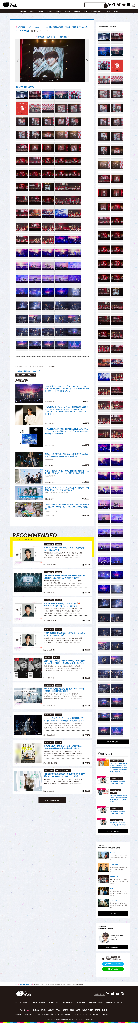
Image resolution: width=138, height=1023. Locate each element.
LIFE (78, 1010)
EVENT (116, 11)
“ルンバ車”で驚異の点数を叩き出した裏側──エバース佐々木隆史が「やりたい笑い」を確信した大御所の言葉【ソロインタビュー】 (119, 767)
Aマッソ (112, 853)
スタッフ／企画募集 (63, 1014)
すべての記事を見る (52, 800)
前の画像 (41, 37)
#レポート (28, 366)
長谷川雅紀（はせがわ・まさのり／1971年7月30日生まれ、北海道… (118, 893)
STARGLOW (114, 876)
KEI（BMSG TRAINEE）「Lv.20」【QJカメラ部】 (118, 824)
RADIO (65, 1010)
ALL (85, 11)
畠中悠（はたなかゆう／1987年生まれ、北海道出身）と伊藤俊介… (118, 905)
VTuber (49, 11)
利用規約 (105, 1014)
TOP (16, 984)
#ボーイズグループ (40, 366)
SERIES (67, 11)
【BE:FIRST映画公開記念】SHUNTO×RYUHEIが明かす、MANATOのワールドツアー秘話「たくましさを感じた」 (64, 775)
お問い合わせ (29, 1014)
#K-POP (52, 366)
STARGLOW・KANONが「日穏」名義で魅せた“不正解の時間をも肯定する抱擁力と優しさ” (63, 747)
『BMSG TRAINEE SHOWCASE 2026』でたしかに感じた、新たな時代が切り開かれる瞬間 (64, 576)
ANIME (58, 11)
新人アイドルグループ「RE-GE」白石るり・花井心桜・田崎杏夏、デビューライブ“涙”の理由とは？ (67, 489)
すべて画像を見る (113, 742)
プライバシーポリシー (81, 1014)
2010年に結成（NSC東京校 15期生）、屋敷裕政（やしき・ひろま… (118, 869)
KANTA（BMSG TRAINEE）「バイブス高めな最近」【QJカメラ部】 (64, 548)
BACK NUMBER (96, 11)
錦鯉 (111, 888)
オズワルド (113, 900)
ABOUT (18, 1014)
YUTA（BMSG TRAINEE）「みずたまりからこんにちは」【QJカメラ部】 (64, 634)
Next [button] (125, 938)
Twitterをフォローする (114, 964)
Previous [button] (100, 938)
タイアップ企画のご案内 (45, 1014)
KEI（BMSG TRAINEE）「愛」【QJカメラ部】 (118, 812)
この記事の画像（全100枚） (25, 87)
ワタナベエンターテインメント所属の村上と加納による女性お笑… (118, 857)
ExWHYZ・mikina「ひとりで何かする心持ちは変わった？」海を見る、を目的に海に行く (119, 798)
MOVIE (40, 11)
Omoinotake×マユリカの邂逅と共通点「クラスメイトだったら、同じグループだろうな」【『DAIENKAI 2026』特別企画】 (67, 506)
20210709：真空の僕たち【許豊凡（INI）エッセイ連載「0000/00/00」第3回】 (64, 690)
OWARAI (23, 11)
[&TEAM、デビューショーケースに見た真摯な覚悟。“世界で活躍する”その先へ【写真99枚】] (22, 95)
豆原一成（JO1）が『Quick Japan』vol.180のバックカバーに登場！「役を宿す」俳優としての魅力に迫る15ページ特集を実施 (64, 662)
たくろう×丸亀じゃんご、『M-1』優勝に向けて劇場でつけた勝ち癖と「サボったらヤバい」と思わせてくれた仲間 (67, 472)
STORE (108, 11)
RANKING (77, 11)
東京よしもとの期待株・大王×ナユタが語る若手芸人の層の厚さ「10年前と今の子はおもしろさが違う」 (66, 455)
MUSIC (32, 11)
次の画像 (63, 37)
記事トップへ (52, 37)
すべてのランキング (113, 831)
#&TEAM (19, 366)
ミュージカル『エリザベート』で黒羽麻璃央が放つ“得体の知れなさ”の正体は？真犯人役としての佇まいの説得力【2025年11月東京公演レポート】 (64, 719)
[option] (113, 938)
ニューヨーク (114, 864)
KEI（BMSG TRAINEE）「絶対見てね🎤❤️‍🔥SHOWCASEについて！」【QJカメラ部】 (62, 604)
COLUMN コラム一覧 (26, 984)
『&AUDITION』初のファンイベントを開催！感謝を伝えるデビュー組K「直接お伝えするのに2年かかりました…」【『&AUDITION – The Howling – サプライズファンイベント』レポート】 (66, 410)
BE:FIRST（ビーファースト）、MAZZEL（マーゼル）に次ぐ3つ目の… (119, 881)
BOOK (72, 1010)
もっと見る (112, 913)
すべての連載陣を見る (113, 947)
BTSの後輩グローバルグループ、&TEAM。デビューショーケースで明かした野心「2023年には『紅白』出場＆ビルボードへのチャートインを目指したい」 (67, 388)
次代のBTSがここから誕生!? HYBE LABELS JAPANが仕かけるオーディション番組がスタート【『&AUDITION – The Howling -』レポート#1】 (67, 431)
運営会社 (95, 1014)
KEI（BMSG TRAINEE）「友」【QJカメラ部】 (118, 782)
